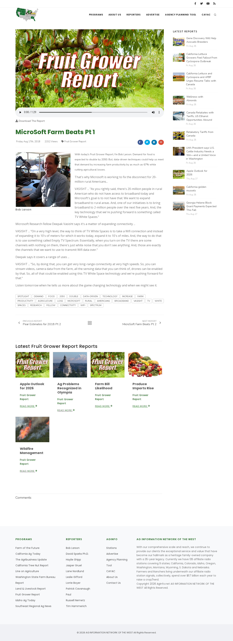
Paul (68, 594)
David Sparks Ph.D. (77, 554)
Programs (96, 14)
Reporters (134, 14)
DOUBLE (73, 296)
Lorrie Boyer (73, 583)
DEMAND (39, 296)
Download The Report (31, 121)
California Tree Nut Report (31, 565)
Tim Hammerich (76, 606)
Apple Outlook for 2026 (32, 386)
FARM (140, 296)
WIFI (82, 305)
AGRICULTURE (45, 301)
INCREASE (127, 296)
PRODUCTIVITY (25, 301)
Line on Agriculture (27, 571)
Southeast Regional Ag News (33, 606)
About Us (114, 14)
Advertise (153, 14)
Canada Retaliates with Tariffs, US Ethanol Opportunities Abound (200, 116)
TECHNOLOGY (109, 296)
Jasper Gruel (74, 565)
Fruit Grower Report (75, 141)
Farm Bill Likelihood (103, 386)
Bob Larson (23, 209)
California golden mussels (196, 188)
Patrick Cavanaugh (78, 588)
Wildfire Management (31, 450)
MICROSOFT (74, 301)
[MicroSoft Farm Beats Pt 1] (89, 68)
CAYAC (206, 14)
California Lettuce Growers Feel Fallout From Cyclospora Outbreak (201, 57)
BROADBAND (121, 301)
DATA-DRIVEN (90, 296)
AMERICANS (103, 301)
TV (148, 301)
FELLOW (50, 305)
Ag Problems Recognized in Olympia (69, 388)
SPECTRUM (95, 305)
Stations (111, 548)
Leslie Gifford (74, 577)
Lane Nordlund (75, 571)
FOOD (51, 296)
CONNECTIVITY (68, 305)
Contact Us (113, 583)
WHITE (158, 301)
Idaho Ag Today (25, 600)
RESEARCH (36, 305)
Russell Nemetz (75, 600)
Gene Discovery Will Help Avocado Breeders (201, 40)
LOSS (60, 301)
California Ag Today (27, 554)
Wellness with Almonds (194, 98)
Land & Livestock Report (30, 588)
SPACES (21, 305)
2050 (62, 296)
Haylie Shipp (73, 559)
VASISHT (138, 301)
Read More (27, 406)
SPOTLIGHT (23, 296)
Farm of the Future (27, 548)
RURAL (88, 301)
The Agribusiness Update (31, 559)
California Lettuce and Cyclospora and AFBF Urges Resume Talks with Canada (201, 79)
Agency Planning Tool (180, 14)
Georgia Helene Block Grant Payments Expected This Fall (201, 206)
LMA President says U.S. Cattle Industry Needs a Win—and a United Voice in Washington (201, 153)
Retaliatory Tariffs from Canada (199, 133)
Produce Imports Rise (143, 386)
